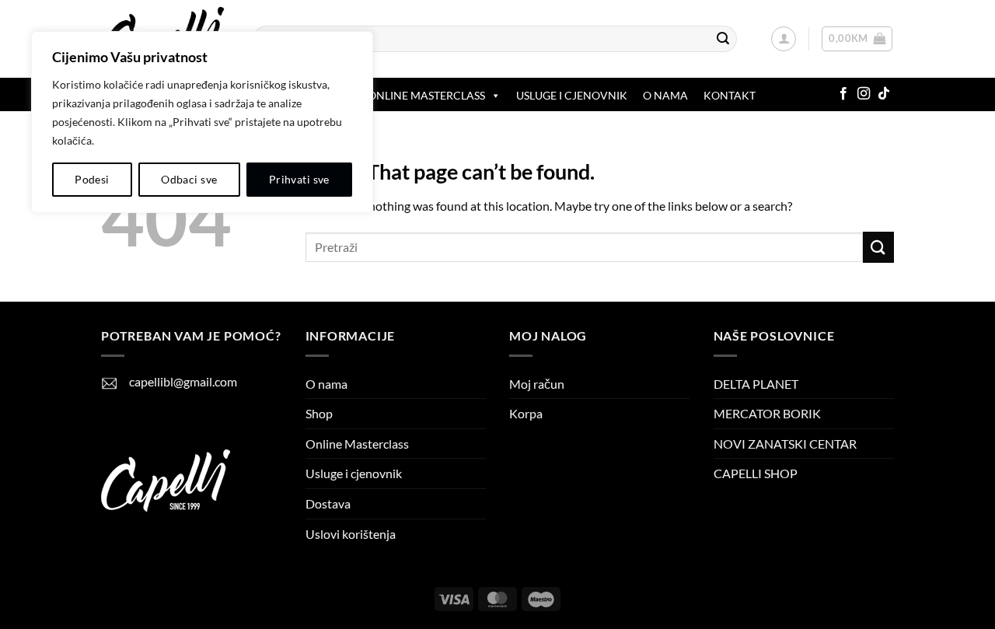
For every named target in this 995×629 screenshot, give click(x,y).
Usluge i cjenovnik (571, 95)
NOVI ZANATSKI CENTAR (785, 443)
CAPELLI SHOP (756, 473)
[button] (783, 38)
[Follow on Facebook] (843, 94)
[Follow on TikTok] (884, 94)
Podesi (92, 179)
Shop (319, 413)
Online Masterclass (357, 443)
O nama (665, 95)
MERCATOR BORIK (767, 413)
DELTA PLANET (756, 383)
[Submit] (723, 39)
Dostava (328, 503)
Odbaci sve (189, 179)
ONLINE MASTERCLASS (426, 95)
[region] (202, 122)
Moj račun (536, 383)
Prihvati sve (299, 179)
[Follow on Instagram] (863, 94)
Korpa (526, 413)
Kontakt (729, 95)
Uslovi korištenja (350, 533)
